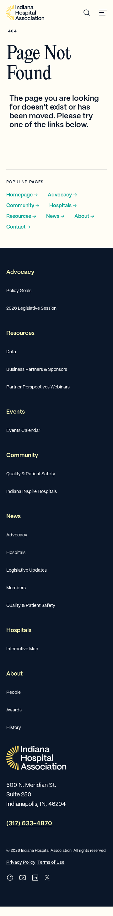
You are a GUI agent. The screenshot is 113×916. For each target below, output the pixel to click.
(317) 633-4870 (29, 824)
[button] (103, 12)
